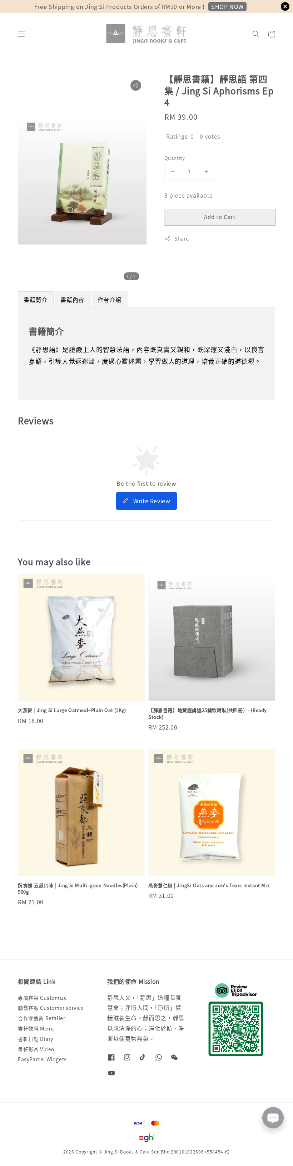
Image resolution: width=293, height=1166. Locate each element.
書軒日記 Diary (35, 1038)
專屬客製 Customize (42, 997)
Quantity (174, 157)
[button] (21, 34)
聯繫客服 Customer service (51, 1007)
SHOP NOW (227, 6)
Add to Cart (220, 217)
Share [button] (181, 238)
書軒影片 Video (36, 1049)
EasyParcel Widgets (42, 1059)
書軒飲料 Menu (36, 1028)
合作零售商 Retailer (41, 1018)
